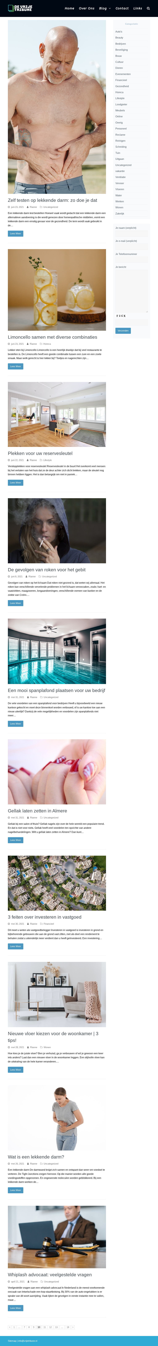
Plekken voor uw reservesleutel (40, 453)
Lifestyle (47, 460)
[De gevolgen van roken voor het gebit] (57, 561)
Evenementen (123, 74)
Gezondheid (122, 86)
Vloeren (119, 189)
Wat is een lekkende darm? (36, 1156)
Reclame (120, 134)
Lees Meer (15, 233)
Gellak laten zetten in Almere (37, 810)
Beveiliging (121, 49)
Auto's (118, 31)
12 (51, 1327)
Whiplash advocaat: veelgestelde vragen (50, 1274)
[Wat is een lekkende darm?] (57, 1148)
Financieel (49, 924)
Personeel (121, 128)
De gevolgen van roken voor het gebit (46, 569)
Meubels (120, 110)
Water (118, 195)
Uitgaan (119, 159)
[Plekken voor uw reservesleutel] (57, 444)
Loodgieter (121, 104)
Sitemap (12, 1341)
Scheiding (121, 146)
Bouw (118, 56)
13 (57, 1327)
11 (45, 1327)
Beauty (119, 37)
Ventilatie (120, 177)
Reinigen (120, 140)
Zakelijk (119, 213)
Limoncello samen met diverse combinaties (52, 337)
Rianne (33, 207)
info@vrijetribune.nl (27, 1341)
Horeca (47, 344)
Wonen (47, 1047)
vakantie (120, 171)
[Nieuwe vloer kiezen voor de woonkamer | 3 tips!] (57, 1025)
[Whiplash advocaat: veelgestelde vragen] (57, 1266)
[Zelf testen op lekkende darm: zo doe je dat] (57, 191)
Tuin (117, 153)
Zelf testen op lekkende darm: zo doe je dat (52, 200)
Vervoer (119, 183)
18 (69, 1327)
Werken (119, 201)
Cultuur (119, 62)
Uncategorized (50, 207)
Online (119, 116)
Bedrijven (120, 43)
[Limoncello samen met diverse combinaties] (57, 328)
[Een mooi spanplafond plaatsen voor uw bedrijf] (57, 681)
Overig (119, 122)
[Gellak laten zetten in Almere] (57, 802)
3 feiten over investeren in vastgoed (44, 917)
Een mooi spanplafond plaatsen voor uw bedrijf (56, 690)
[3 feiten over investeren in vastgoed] (57, 908)
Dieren (119, 68)
